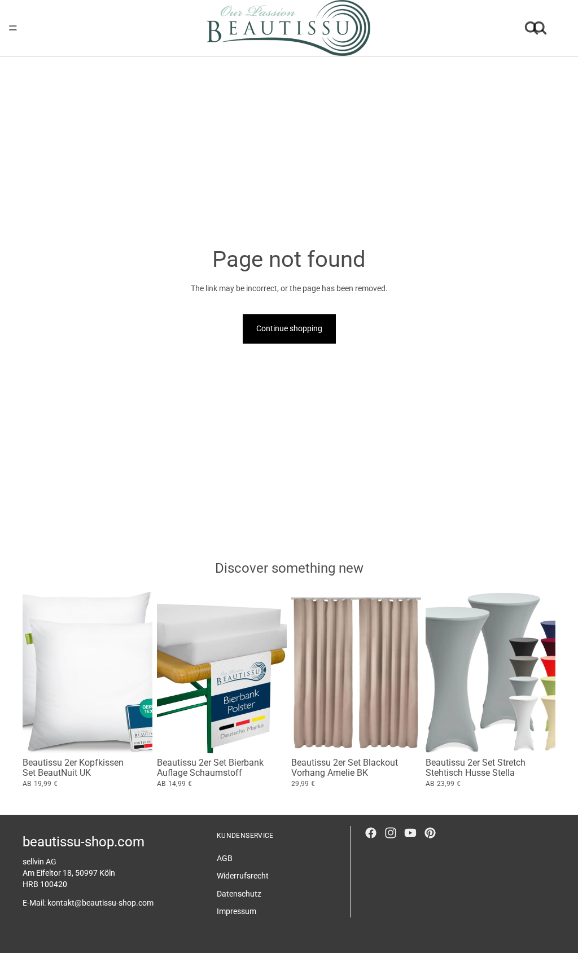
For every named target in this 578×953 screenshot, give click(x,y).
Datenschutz (239, 893)
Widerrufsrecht (243, 875)
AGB (225, 857)
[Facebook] (371, 833)
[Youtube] (410, 833)
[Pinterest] (430, 833)
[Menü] (13, 28)
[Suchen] (531, 28)
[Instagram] (390, 833)
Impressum (236, 911)
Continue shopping (289, 328)
